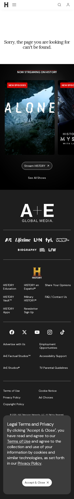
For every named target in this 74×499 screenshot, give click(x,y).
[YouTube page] (37, 332)
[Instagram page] (49, 332)
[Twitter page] (24, 332)
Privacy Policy (29, 463)
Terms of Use (19, 441)
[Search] (59, 5)
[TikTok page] (62, 332)
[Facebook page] (11, 332)
